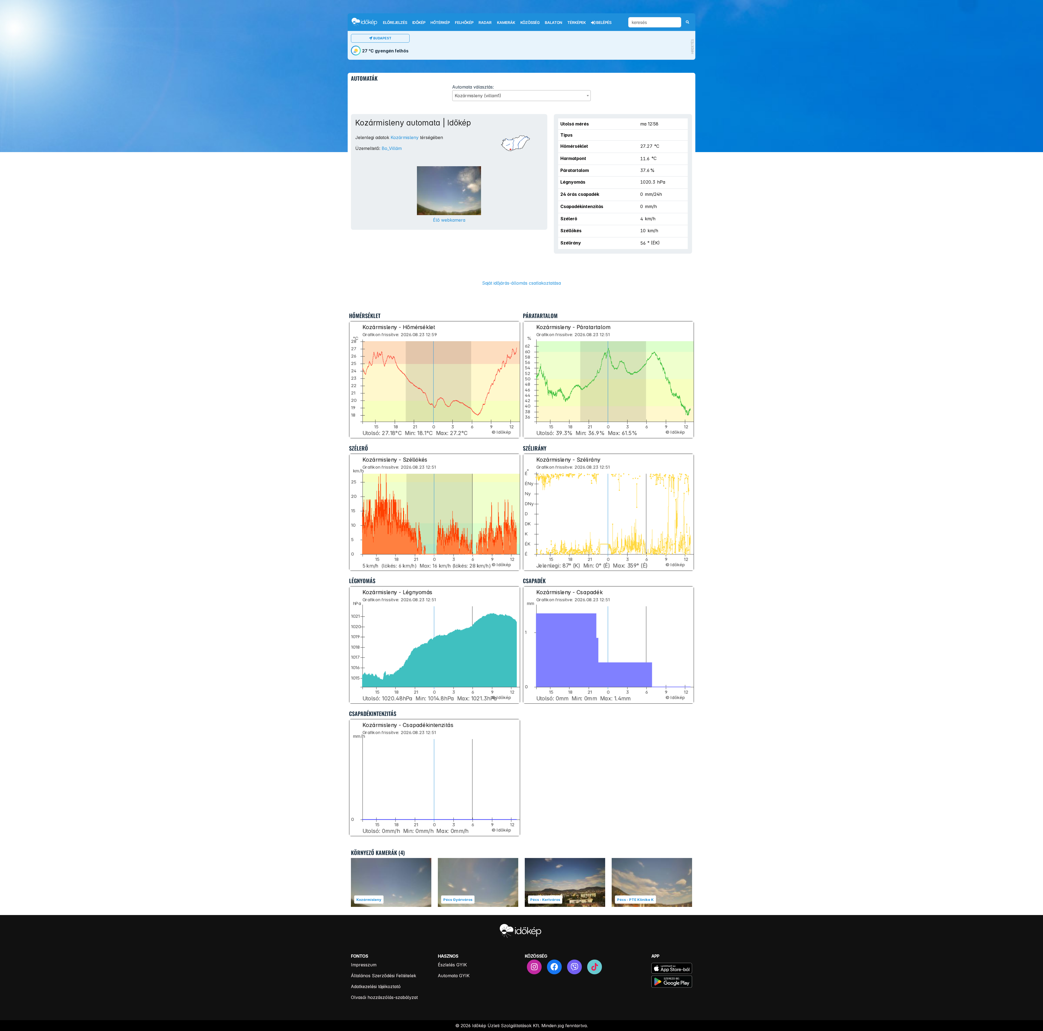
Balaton (553, 22)
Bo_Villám (392, 148)
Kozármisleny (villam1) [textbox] (478, 95)
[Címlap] (366, 21)
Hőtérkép (440, 22)
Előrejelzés (395, 22)
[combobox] (521, 95)
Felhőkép (464, 22)
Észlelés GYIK (452, 964)
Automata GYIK (454, 975)
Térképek (576, 22)
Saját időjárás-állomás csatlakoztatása (521, 283)
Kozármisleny (405, 137)
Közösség (530, 22)
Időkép (418, 22)
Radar (485, 22)
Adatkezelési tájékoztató (376, 986)
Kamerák (506, 22)
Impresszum (363, 964)
